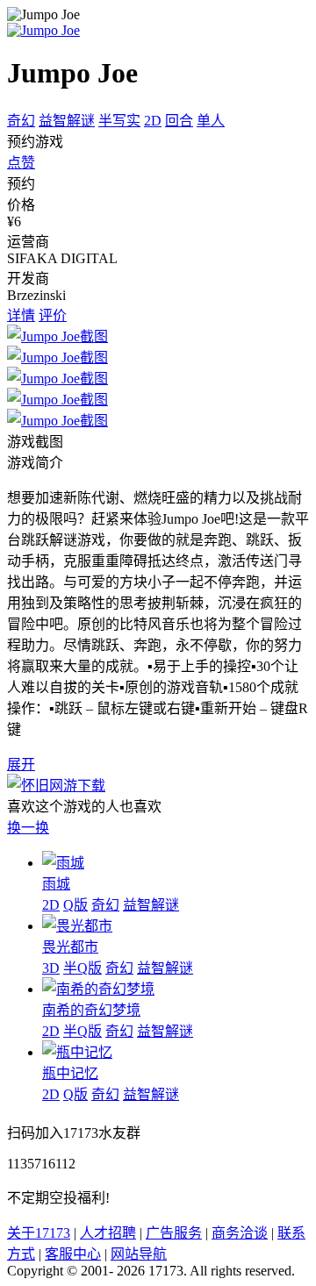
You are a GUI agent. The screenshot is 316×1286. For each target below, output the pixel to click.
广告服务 (174, 1232)
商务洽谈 (240, 1232)
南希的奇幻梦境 (91, 1010)
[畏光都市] (77, 925)
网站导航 (139, 1254)
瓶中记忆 (70, 1073)
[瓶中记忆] (77, 1052)
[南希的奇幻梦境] (98, 989)
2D (153, 120)
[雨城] (63, 862)
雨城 (56, 883)
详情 (21, 315)
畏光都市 (70, 946)
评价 (53, 315)
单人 (211, 120)
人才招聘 (108, 1232)
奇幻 (21, 120)
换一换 (28, 827)
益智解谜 (67, 120)
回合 (179, 120)
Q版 (75, 904)
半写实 (119, 120)
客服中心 (73, 1254)
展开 (21, 764)
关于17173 (38, 1232)
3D (51, 968)
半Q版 (82, 968)
